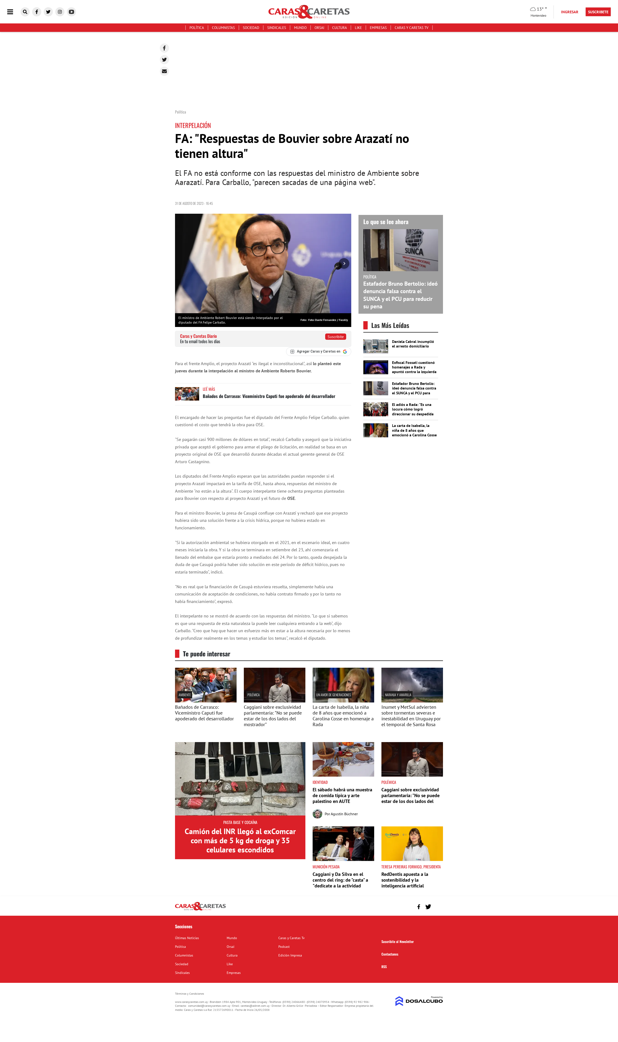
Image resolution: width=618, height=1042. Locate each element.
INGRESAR (569, 11)
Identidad (320, 782)
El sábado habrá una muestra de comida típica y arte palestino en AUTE (342, 795)
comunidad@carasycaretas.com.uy (209, 1005)
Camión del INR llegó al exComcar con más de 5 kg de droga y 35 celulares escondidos (240, 840)
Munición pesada (326, 867)
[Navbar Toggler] (13, 11)
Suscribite (336, 336)
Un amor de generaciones (333, 694)
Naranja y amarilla (398, 694)
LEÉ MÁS (209, 389)
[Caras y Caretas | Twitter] (48, 11)
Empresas (378, 27)
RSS (384, 966)
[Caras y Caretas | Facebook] (36, 11)
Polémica (253, 694)
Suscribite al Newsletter (397, 941)
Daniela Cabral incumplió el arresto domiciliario (413, 343)
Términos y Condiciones (189, 993)
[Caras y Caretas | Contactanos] (438, 906)
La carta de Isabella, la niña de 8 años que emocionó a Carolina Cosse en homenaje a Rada (414, 432)
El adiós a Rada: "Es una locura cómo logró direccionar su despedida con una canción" (413, 411)
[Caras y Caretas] (200, 910)
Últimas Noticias (187, 938)
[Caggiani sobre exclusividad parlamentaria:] (274, 701)
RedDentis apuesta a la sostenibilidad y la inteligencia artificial (404, 880)
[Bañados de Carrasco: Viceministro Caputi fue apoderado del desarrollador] (187, 396)
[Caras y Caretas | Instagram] (59, 11)
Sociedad (251, 27)
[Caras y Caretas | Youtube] (71, 11)
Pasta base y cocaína (240, 822)
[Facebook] (164, 48)
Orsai (319, 27)
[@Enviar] (164, 71)
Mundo (300, 27)
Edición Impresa (290, 955)
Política (197, 27)
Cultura (339, 27)
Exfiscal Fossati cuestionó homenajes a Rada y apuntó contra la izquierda (414, 367)
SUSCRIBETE (598, 11)
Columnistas (223, 27)
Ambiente (185, 694)
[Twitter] (164, 59)
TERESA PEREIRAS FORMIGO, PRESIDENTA (411, 867)
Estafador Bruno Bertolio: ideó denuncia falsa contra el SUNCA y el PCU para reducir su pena (400, 295)
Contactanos (389, 954)
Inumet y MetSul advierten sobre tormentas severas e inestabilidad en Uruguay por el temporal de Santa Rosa (411, 716)
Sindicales (276, 27)
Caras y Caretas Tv (411, 27)
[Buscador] (25, 11)
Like (358, 27)
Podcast (284, 946)
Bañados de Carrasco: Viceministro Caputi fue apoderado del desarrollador (269, 396)
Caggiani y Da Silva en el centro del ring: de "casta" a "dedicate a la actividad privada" (340, 883)
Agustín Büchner (344, 813)
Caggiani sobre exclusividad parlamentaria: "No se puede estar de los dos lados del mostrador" (273, 716)
